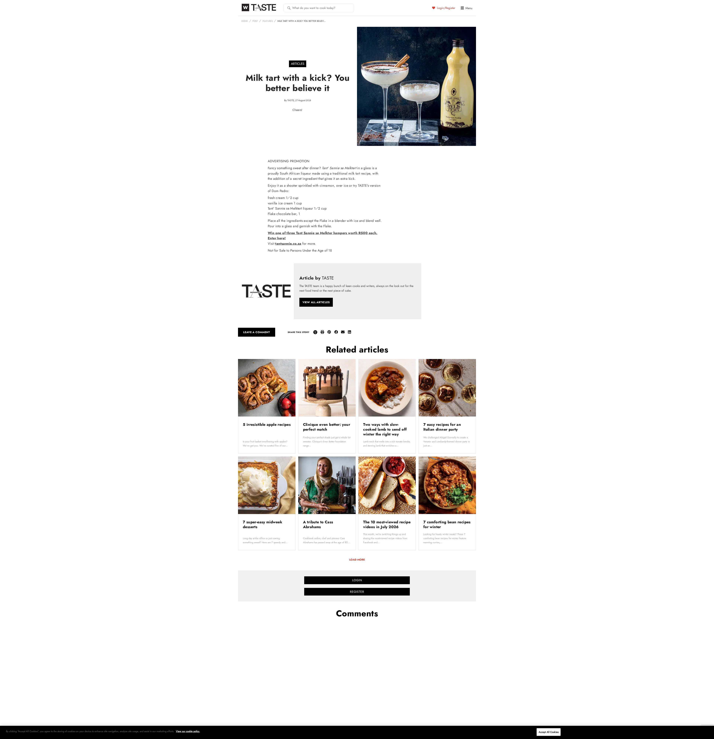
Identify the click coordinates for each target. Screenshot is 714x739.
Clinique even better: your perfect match (326, 427)
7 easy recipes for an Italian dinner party (442, 427)
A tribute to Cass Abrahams (318, 524)
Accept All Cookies (549, 732)
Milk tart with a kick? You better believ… (301, 21)
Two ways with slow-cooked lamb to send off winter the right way (385, 429)
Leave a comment (256, 332)
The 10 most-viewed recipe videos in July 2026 (387, 524)
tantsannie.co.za (288, 243)
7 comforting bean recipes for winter (447, 524)
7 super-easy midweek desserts (262, 524)
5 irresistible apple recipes (267, 424)
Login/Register (445, 7)
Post (255, 21)
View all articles (316, 302)
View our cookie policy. (188, 731)
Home (244, 21)
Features (268, 21)
